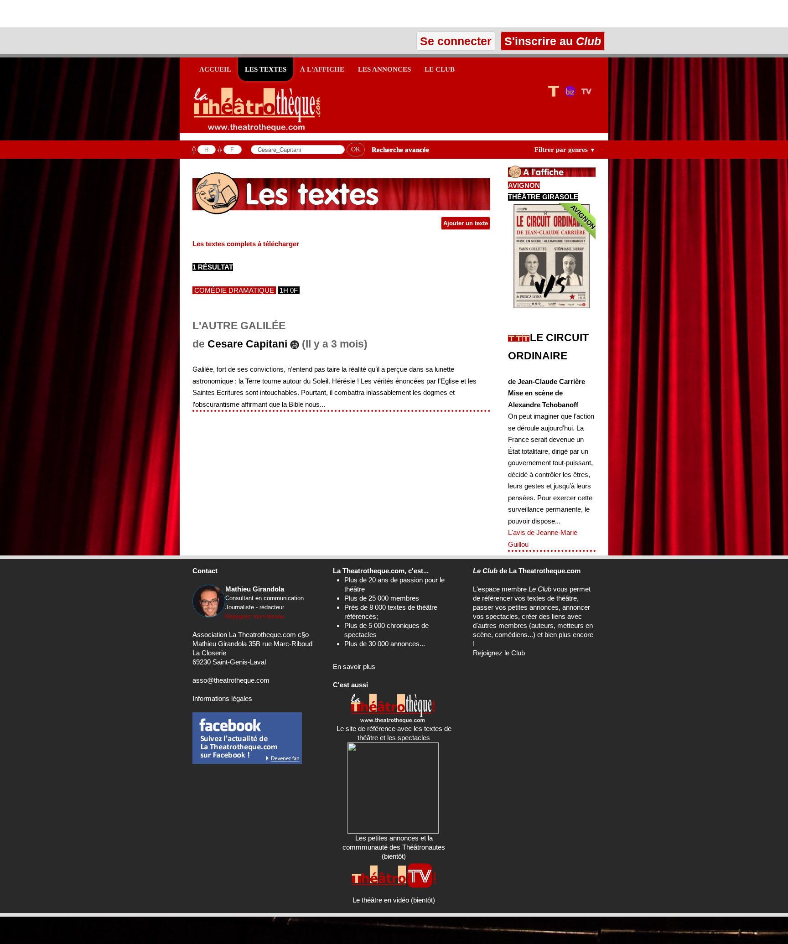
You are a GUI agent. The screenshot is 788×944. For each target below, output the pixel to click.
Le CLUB (440, 69)
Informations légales (222, 698)
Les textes (265, 69)
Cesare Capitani (247, 344)
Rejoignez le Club (499, 653)
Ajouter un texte (465, 223)
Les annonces (384, 69)
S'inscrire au (551, 41)
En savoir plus (354, 666)
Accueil (215, 69)
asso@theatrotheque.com (231, 680)
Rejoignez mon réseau (254, 616)
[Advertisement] (106, 13)
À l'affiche (322, 69)
